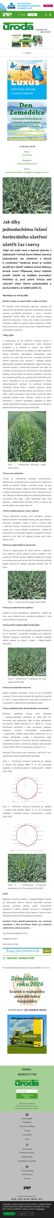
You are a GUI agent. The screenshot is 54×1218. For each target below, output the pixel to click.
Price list (27, 1178)
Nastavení (23, 1214)
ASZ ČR (26, 1199)
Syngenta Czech (41, 172)
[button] (27, 1096)
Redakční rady (27, 1157)
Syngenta (28, 172)
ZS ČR (20, 1199)
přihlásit (46, 967)
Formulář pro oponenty (27, 1161)
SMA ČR (34, 1199)
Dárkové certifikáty (27, 1126)
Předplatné (27, 1122)
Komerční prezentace (27, 163)
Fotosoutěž (27, 1135)
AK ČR (13, 1199)
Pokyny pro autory (27, 1152)
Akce (27, 1139)
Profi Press (27, 155)
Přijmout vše (9, 1214)
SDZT (40, 1199)
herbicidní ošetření (14, 172)
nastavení (40, 1209)
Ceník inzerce (27, 1174)
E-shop (27, 1130)
